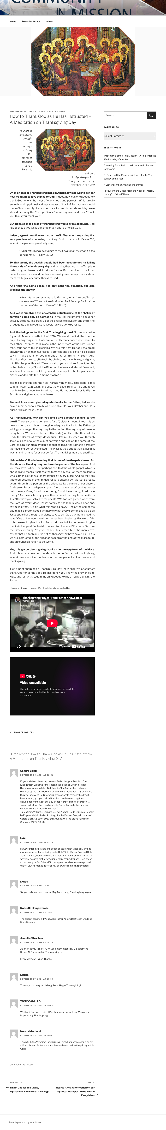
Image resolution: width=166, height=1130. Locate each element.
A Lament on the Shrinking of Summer (123, 184)
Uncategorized (24, 732)
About (49, 21)
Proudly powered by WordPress (25, 1122)
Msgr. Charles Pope (52, 111)
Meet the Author (31, 21)
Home (13, 21)
